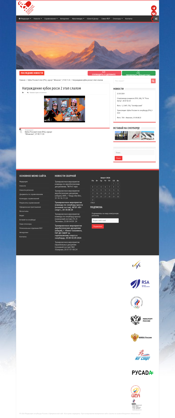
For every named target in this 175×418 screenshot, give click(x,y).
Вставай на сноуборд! (27, 220)
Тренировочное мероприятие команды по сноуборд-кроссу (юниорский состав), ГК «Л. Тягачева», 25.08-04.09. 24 (67, 218)
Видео (21, 215)
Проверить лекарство (138, 75)
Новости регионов (26, 190)
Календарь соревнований (29, 199)
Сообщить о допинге (104, 74)
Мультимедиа (77, 19)
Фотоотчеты (23, 211)
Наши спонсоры (25, 224)
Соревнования (50, 19)
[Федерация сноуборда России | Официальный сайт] (26, 8)
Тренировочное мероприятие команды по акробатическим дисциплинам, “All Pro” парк (67, 184)
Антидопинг (64, 19)
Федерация (25, 19)
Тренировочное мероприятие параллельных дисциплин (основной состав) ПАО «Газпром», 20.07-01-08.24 (67, 246)
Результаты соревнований (29, 203)
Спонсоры (117, 19)
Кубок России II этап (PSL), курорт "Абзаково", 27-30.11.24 (49, 80)
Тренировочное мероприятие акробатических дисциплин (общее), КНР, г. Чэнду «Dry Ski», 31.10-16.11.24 (68, 194)
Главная (22, 80)
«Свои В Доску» (92, 19)
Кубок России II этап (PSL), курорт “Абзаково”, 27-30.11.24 (38, 132)
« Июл (92, 203)
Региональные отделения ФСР (30, 228)
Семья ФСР (105, 19)
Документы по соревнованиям (31, 194)
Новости (37, 19)
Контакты (128, 19)
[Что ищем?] (153, 81)
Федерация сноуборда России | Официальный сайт (44, 414)
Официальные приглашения (30, 207)
